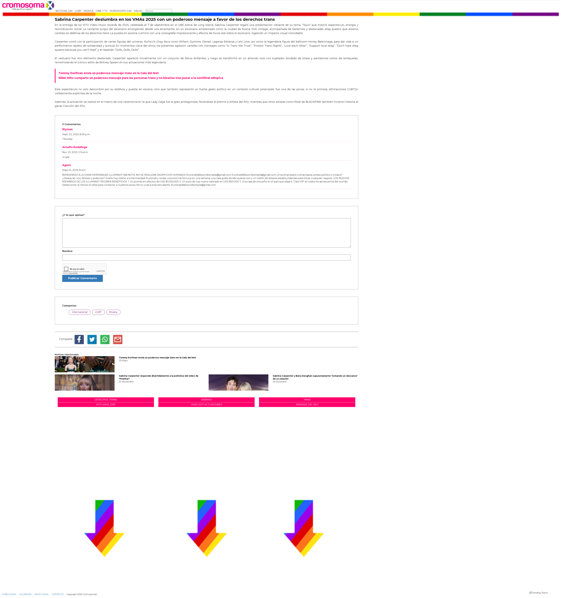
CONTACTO (58, 594)
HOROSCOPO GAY (121, 10)
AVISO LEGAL (41, 594)
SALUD (138, 10)
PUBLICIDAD (9, 594)
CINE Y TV (101, 10)
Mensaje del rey (307, 404)
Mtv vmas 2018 (105, 404)
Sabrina (206, 399)
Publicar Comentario (82, 278)
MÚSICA (88, 10)
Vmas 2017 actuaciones (206, 404)
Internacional (80, 312)
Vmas (307, 399)
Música (113, 312)
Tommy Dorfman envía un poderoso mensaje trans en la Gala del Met (157, 357)
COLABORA (25, 594)
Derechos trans (105, 399)
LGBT (78, 10)
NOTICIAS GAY (64, 10)
